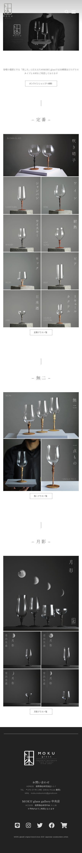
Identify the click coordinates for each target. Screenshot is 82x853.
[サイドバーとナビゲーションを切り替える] (75, 12)
